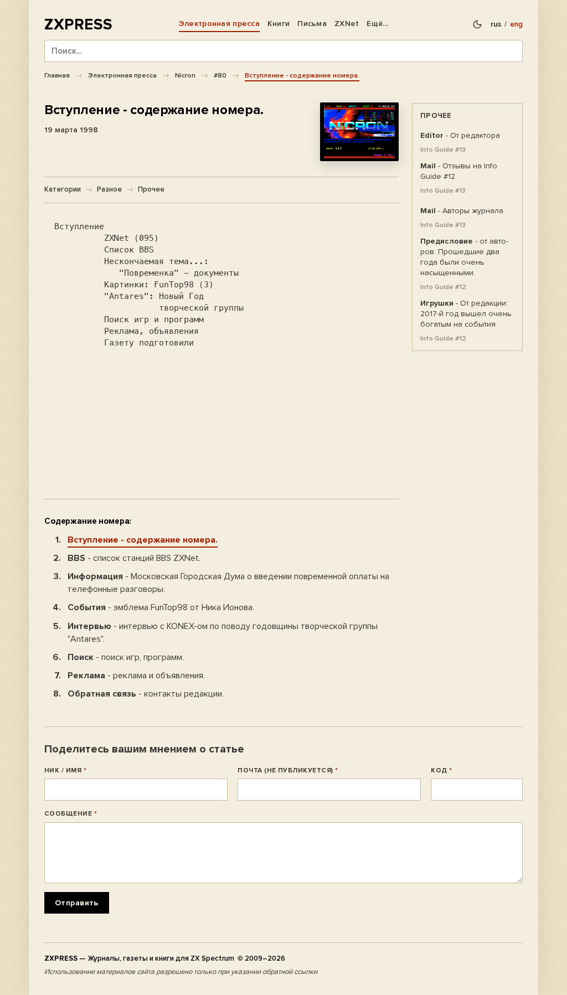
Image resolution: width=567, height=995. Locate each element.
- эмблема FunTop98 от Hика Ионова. (161, 607)
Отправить (77, 903)
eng (516, 24)
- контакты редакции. (146, 693)
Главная (57, 75)
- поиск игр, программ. (126, 657)
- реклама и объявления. (136, 675)
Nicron (185, 75)
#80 (220, 75)
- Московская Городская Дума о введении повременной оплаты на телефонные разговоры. (228, 583)
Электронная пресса (219, 23)
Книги (278, 23)
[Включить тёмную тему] (477, 24)
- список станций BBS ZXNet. (134, 558)
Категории (62, 189)
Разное (109, 189)
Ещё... (377, 23)
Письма (312, 23)
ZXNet (346, 23)
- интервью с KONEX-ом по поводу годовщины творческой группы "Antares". (223, 633)
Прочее (151, 189)
